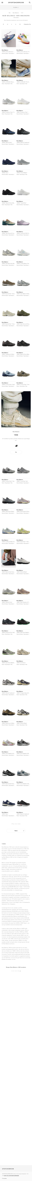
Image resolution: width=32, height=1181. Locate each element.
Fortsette (4, 1178)
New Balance (16, 12)
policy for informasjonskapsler (11, 1175)
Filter (16, 7)
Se (16, 452)
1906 (22, 12)
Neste (16, 830)
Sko (9, 12)
